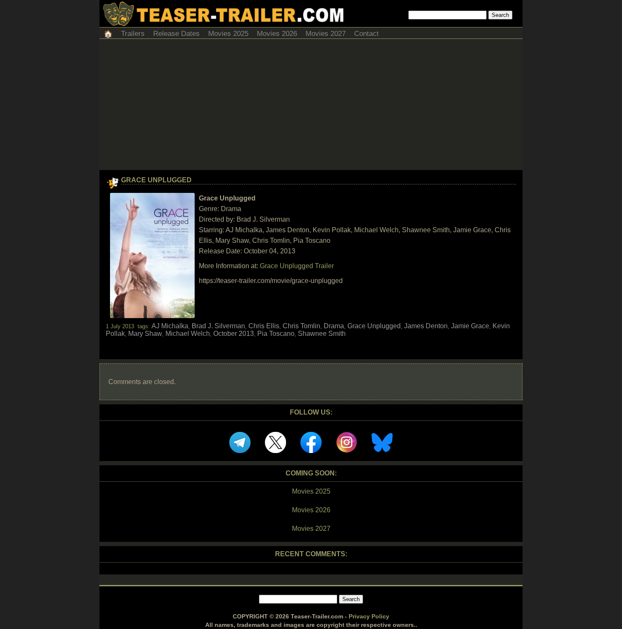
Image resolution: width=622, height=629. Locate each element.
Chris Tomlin (301, 326)
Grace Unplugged (156, 180)
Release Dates (176, 34)
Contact (366, 34)
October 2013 (233, 333)
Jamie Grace (470, 326)
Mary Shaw (145, 333)
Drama (334, 326)
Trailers (133, 34)
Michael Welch (187, 333)
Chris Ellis (263, 326)
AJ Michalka (169, 326)
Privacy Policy (369, 616)
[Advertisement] (311, 106)
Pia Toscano (275, 333)
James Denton (426, 326)
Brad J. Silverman (218, 326)
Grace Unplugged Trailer (297, 265)
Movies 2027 (325, 34)
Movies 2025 (228, 34)
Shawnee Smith (322, 333)
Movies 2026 (277, 34)
